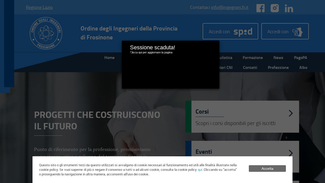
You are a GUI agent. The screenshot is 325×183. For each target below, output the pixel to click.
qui (200, 169)
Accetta (267, 168)
